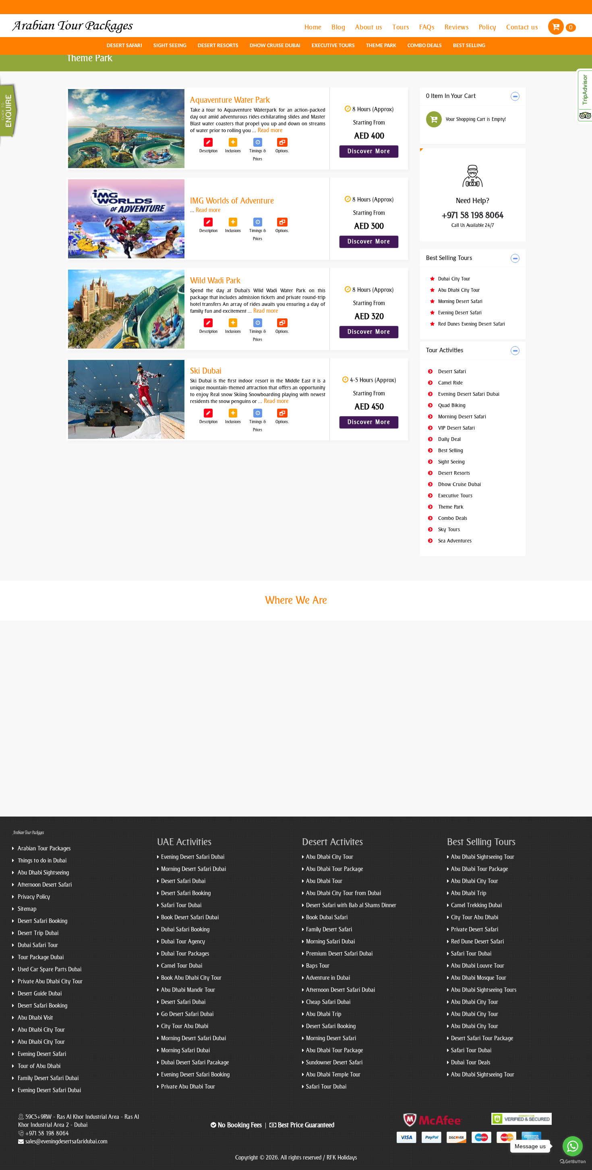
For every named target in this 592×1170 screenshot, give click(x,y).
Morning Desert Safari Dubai (193, 869)
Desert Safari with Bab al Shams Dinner (351, 905)
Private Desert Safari (474, 929)
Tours (401, 27)
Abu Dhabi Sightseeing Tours (483, 990)
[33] (208, 413)
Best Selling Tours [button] (449, 258)
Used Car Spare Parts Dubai (48, 969)
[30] (208, 142)
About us (370, 27)
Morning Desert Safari (459, 301)
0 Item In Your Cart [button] (451, 96)
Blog (339, 27)
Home (314, 27)
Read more (269, 130)
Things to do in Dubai (41, 860)
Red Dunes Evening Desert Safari (471, 324)
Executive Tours (333, 46)
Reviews (458, 27)
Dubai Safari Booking (185, 929)
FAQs (428, 27)
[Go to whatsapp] (573, 1146)
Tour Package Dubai (40, 957)
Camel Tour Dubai (181, 965)
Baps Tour (317, 965)
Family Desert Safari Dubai (47, 1078)
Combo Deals (425, 46)
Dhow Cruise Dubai (275, 46)
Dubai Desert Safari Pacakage (195, 1062)
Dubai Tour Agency (183, 941)
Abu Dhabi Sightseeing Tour (482, 857)
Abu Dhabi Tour (324, 881)
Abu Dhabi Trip (324, 1014)
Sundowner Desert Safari (334, 1062)
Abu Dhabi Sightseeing (42, 872)
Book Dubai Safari (327, 917)
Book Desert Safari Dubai (190, 917)
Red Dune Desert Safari (477, 941)
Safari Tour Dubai (181, 905)
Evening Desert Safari (459, 313)
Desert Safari (124, 46)
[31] (208, 222)
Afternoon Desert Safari (44, 884)
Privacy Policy (33, 897)
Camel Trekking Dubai (476, 905)
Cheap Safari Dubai (328, 1002)
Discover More (369, 151)
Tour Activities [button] (444, 350)
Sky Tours (448, 529)
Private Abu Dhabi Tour (188, 1086)
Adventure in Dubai (328, 978)
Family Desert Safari (329, 929)
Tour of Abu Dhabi (38, 1066)
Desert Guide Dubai (39, 993)
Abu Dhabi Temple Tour (333, 1074)
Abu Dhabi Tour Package (334, 869)
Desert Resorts (218, 46)
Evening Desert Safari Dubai (468, 394)
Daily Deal (449, 439)
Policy (489, 27)
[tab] (473, 96)
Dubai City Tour (453, 279)
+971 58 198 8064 (473, 215)
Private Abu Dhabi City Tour (49, 981)
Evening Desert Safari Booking (195, 1074)
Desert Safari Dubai (183, 881)
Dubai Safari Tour (37, 945)
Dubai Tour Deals (470, 1062)
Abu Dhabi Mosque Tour (478, 978)
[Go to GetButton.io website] (573, 1161)
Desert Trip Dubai (37, 933)
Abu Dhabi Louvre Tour (477, 965)
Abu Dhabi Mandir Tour (188, 990)
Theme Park (381, 46)
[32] (208, 322)
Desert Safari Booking (41, 921)
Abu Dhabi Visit (34, 1017)
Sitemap (26, 909)
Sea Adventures (454, 541)
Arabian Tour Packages (43, 848)
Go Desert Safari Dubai (187, 1014)
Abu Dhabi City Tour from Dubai (343, 893)
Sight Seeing (169, 46)
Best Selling (469, 46)
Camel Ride (450, 383)
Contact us (523, 27)
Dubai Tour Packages (185, 953)
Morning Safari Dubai (185, 1050)
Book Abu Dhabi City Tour (191, 978)
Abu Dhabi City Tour (458, 290)
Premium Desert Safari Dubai (339, 953)
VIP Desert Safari (456, 428)
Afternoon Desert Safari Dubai (340, 990)
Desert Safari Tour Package (482, 1038)
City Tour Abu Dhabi (184, 1026)
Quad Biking (451, 405)
